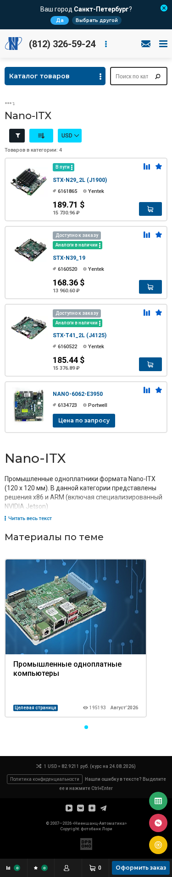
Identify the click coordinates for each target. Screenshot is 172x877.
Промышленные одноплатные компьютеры (67, 669)
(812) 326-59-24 (62, 43)
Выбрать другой (97, 20)
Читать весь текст (30, 518)
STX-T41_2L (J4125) (79, 335)
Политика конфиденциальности (44, 779)
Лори (107, 829)
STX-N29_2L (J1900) (80, 180)
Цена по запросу (84, 420)
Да (60, 20)
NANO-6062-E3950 (78, 394)
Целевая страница (35, 707)
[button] (86, 727)
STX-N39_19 (69, 258)
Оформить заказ (141, 867)
